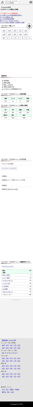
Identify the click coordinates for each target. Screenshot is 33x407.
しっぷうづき (6, 283)
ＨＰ (3, 389)
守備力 (17, 389)
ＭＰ (7, 389)
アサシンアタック (7, 292)
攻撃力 (12, 389)
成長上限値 (7, 82)
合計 (12, 392)
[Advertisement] (16, 56)
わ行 (25, 34)
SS (3, 38)
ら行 (20, 34)
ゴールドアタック (7, 280)
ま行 (9, 34)
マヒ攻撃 (5, 289)
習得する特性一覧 (9, 87)
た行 (20, 30)
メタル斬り (5, 286)
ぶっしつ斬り (6, 278)
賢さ (8, 392)
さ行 (15, 30)
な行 (25, 30)
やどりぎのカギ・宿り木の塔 (8, 168)
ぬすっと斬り (6, 275)
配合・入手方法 (8, 84)
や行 (15, 34)
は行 (4, 34)
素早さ (4, 392)
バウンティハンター (7, 266)
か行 (9, 30)
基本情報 (6, 80)
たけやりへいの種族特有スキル (13, 89)
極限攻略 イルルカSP (9, 340)
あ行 (4, 30)
